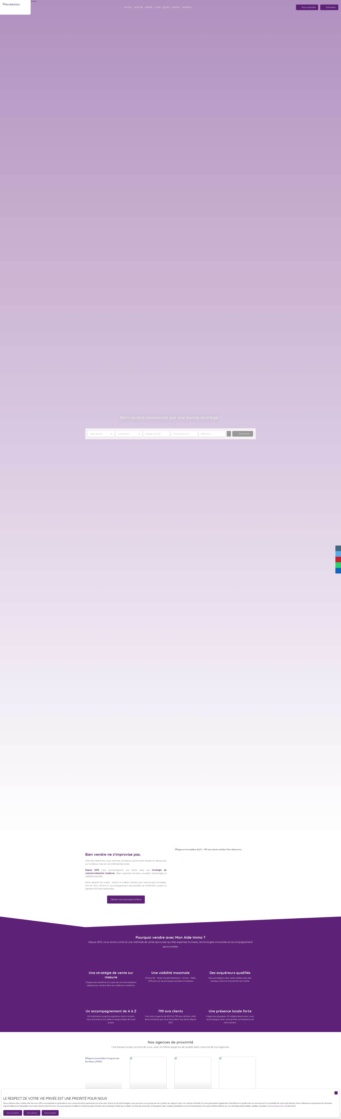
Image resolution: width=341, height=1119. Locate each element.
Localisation (123, 434)
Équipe (166, 7)
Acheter (138, 7)
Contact (176, 7)
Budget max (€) (153, 434)
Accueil (128, 7)
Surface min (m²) (181, 434)
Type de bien (96, 434)
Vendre (148, 7)
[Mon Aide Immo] (15, 7)
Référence (206, 434)
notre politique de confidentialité (281, 1106)
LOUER (157, 7)
